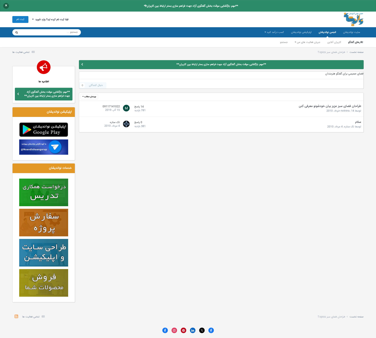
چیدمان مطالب (90, 96)
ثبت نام (20, 19)
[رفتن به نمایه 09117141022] (126, 109)
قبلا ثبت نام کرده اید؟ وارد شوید (51, 19)
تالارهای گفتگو (355, 42)
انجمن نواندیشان (327, 32)
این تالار (30, 32)
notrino (345, 111)
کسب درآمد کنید (275, 32)
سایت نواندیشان (351, 32)
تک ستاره (349, 127)
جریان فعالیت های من (308, 42)
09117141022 (111, 106)
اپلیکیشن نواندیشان (301, 32)
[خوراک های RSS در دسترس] (16, 317)
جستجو (284, 42)
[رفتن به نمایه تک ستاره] (126, 124)
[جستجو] (16, 32)
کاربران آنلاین (334, 42)
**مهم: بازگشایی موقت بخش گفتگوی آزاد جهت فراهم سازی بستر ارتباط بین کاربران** (191, 6)
